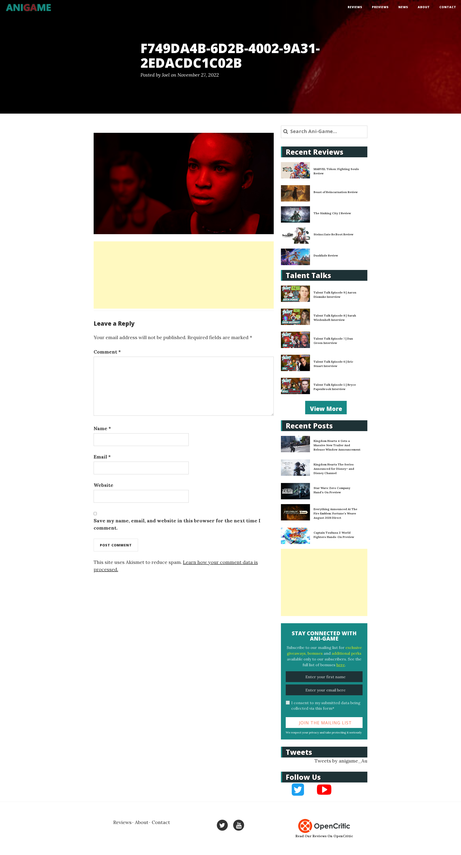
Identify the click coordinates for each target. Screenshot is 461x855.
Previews (380, 7)
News (403, 7)
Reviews (355, 7)
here (340, 664)
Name (102, 428)
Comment (107, 352)
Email (102, 457)
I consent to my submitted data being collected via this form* (325, 705)
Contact (447, 7)
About (424, 7)
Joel (166, 75)
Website (103, 485)
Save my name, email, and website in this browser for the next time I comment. (177, 524)
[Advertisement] (184, 275)
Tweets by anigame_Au (341, 761)
